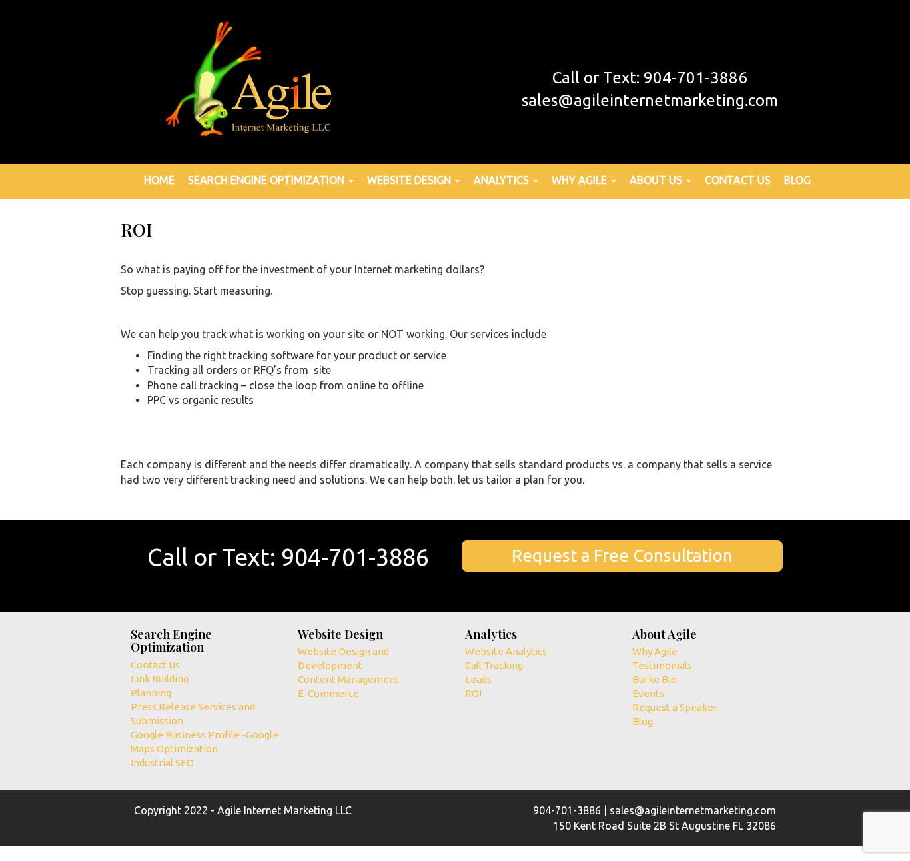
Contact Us (738, 180)
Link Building (160, 678)
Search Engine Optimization (267, 180)
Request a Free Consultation (622, 555)
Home (159, 180)
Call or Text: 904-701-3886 (649, 78)
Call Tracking (494, 665)
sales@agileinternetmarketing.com (650, 100)
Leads (478, 679)
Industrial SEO (162, 762)
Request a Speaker (674, 707)
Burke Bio (654, 679)
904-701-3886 (355, 556)
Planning (151, 692)
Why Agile (581, 180)
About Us (657, 180)
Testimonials (662, 665)
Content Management (348, 679)
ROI (473, 693)
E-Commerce (328, 693)
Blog (797, 180)
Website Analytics (506, 651)
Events (648, 693)
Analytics (503, 180)
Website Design (410, 180)
